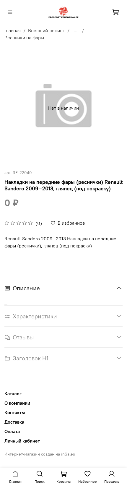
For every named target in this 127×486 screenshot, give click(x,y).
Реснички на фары (24, 38)
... (75, 30)
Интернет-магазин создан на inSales (39, 454)
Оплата (12, 431)
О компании (17, 403)
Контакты (14, 412)
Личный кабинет (22, 441)
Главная (12, 30)
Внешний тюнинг (46, 30)
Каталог (13, 393)
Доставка (14, 422)
